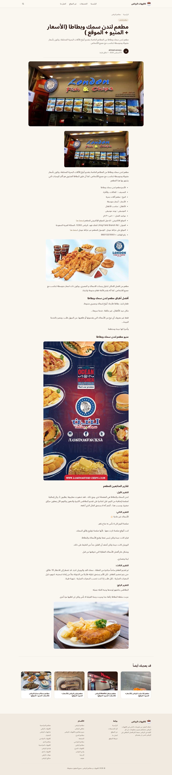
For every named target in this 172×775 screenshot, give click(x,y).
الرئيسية (94, 4)
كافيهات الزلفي (46, 729)
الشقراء (48, 735)
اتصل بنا (63, 4)
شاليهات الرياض (45, 732)
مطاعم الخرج (80, 735)
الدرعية (82, 755)
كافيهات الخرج (79, 748)
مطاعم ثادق (47, 742)
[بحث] (23, 4)
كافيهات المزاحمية (45, 745)
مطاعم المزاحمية (45, 725)
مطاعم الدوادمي (79, 742)
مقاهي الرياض (79, 729)
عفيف (82, 758)
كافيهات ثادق (46, 752)
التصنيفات (83, 4)
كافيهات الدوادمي (45, 738)
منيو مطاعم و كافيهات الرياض (74, 732)
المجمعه (81, 738)
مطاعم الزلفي (79, 745)
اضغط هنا (74, 230)
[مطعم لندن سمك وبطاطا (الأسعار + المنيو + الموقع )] (86, 149)
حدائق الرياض (46, 758)
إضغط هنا (80, 220)
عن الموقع (73, 4)
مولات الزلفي (46, 755)
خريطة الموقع (113, 738)
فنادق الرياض (46, 748)
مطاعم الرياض (116, 14)
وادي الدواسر (80, 752)
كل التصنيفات (113, 729)
